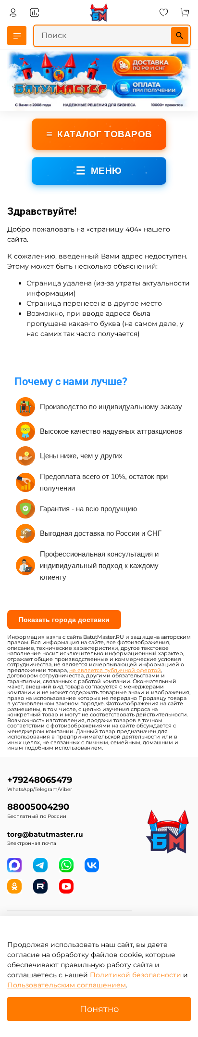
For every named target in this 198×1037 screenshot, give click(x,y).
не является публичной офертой (115, 670)
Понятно (99, 1009)
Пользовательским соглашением (66, 985)
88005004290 (38, 806)
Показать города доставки (64, 619)
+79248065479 (39, 779)
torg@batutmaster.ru (45, 834)
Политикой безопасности (135, 975)
